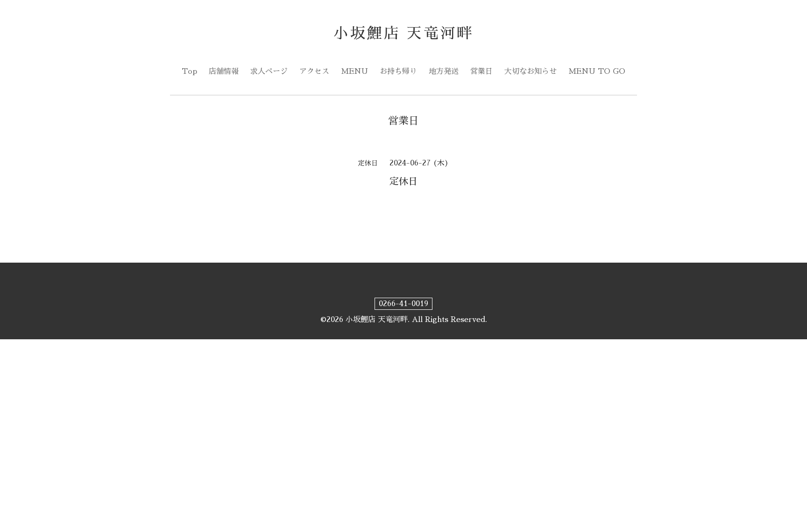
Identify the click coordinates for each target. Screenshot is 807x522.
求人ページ (269, 71)
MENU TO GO (596, 71)
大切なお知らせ (530, 71)
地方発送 (444, 71)
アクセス (314, 71)
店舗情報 (224, 71)
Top (189, 71)
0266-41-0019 (403, 303)
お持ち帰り (398, 71)
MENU (354, 71)
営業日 (481, 71)
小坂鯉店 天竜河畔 (403, 33)
